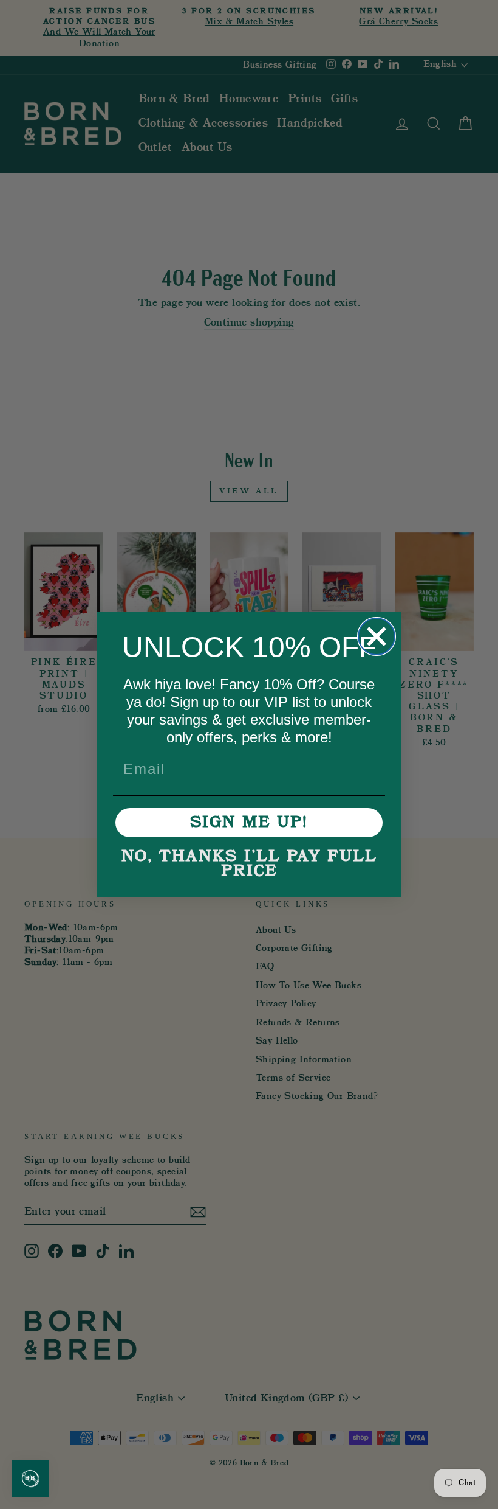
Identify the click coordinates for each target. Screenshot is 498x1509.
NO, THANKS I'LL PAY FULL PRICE (249, 864)
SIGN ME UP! (249, 822)
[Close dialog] (376, 636)
